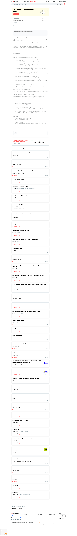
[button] (62, 514)
